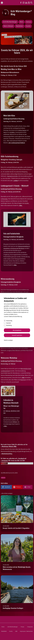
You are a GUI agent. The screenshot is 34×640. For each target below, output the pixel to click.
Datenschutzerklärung (15, 316)
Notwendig (9, 321)
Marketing (9, 325)
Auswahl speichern (17, 335)
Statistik (8, 323)
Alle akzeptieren (17, 330)
